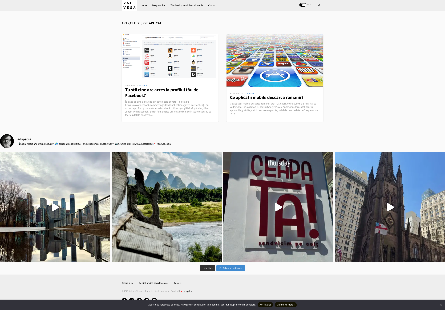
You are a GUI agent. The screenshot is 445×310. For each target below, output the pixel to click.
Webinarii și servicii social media (187, 5)
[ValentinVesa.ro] (129, 5)
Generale (250, 93)
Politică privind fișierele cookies (153, 282)
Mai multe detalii (286, 304)
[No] (440, 305)
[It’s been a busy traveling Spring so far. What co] (55, 207)
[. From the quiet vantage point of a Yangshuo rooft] (167, 207)
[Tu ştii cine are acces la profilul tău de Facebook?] (170, 56)
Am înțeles (266, 304)
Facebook (143, 85)
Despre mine (158, 5)
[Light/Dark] (302, 5)
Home (144, 5)
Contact (212, 5)
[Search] (319, 5)
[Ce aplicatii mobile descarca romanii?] (274, 60)
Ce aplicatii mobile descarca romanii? (266, 97)
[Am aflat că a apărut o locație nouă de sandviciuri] (278, 207)
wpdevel (189, 291)
